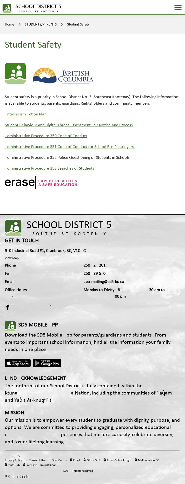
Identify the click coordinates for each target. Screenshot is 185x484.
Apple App (18, 363)
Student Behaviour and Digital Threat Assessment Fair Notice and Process (69, 125)
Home (9, 24)
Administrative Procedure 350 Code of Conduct (46, 136)
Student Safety (78, 24)
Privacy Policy (14, 460)
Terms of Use (37, 460)
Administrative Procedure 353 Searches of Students (49, 168)
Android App (47, 363)
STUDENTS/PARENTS (41, 24)
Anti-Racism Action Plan (25, 114)
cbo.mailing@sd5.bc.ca (104, 282)
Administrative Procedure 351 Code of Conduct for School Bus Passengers (69, 147)
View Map (12, 258)
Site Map (57, 460)
